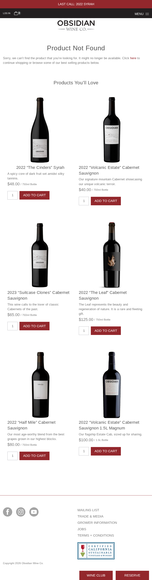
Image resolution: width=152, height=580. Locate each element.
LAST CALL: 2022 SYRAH (76, 4)
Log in (6, 13)
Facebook (7, 512)
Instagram (20, 512)
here (133, 58)
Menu (139, 14)
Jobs (81, 529)
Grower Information (97, 523)
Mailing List (88, 510)
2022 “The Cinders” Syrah (40, 167)
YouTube (34, 512)
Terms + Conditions (95, 535)
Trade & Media (90, 516)
